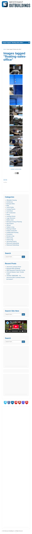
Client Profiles (10, 207)
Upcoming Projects (11, 241)
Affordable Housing (11, 200)
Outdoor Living (10, 227)
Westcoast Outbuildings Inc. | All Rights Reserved (13, 530)
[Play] (7, 331)
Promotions (9, 234)
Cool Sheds (9, 211)
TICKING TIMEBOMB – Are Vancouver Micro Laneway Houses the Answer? (15, 277)
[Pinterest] (27, 402)
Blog (7, 205)
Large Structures (10, 218)
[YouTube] (16, 402)
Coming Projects (10, 209)
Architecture (9, 202)
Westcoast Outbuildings (12, 243)
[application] (16, 326)
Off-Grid (8, 225)
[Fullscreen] (25, 331)
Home (4, 49)
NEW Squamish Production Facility (15, 270)
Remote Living (10, 236)
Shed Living (9, 237)
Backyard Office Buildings (13, 268)
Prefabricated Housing (12, 232)
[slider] (23, 325)
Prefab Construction (11, 230)
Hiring (8, 214)
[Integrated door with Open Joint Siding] (16, 80)
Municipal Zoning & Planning (14, 221)
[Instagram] (23, 402)
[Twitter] (5, 402)
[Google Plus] (20, 402)
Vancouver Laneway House (13, 266)
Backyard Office (10, 203)
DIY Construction (10, 212)
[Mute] (22, 331)
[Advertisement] (16, 24)
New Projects (10, 223)
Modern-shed (9, 220)
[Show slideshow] (16, 169)
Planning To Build (11, 229)
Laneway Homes (10, 216)
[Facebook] (9, 402)
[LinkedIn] (12, 402)
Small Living (9, 239)
